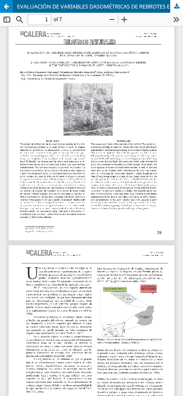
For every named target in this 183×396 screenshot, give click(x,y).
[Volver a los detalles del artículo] (6, 6)
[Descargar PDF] (176, 6)
